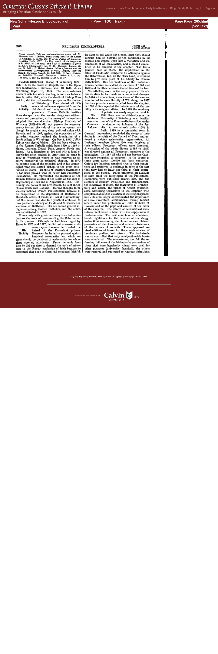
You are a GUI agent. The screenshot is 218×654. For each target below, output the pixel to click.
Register (210, 8)
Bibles (101, 276)
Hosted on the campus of (87, 295)
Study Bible (185, 8)
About (108, 276)
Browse (109, 8)
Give (145, 276)
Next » (120, 21)
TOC (108, 21)
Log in (73, 276)
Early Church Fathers (131, 8)
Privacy (128, 276)
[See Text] (200, 26)
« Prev (96, 21)
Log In (198, 8)
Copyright (118, 276)
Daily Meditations (157, 8)
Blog (173, 8)
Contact (137, 276)
